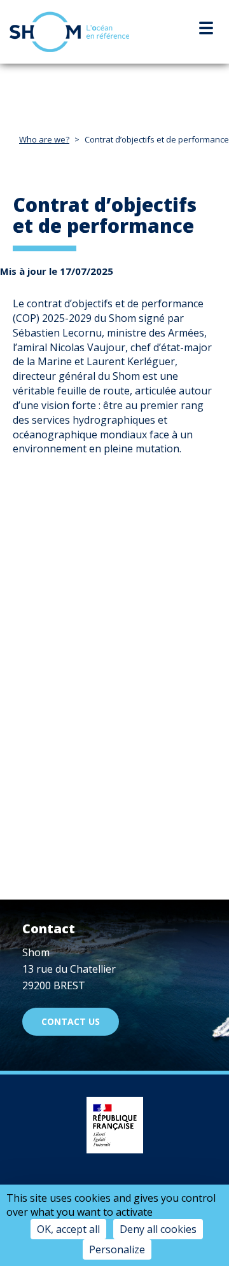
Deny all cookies (158, 1229)
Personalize (117, 1249)
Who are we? (44, 139)
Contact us (70, 1021)
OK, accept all (68, 1229)
